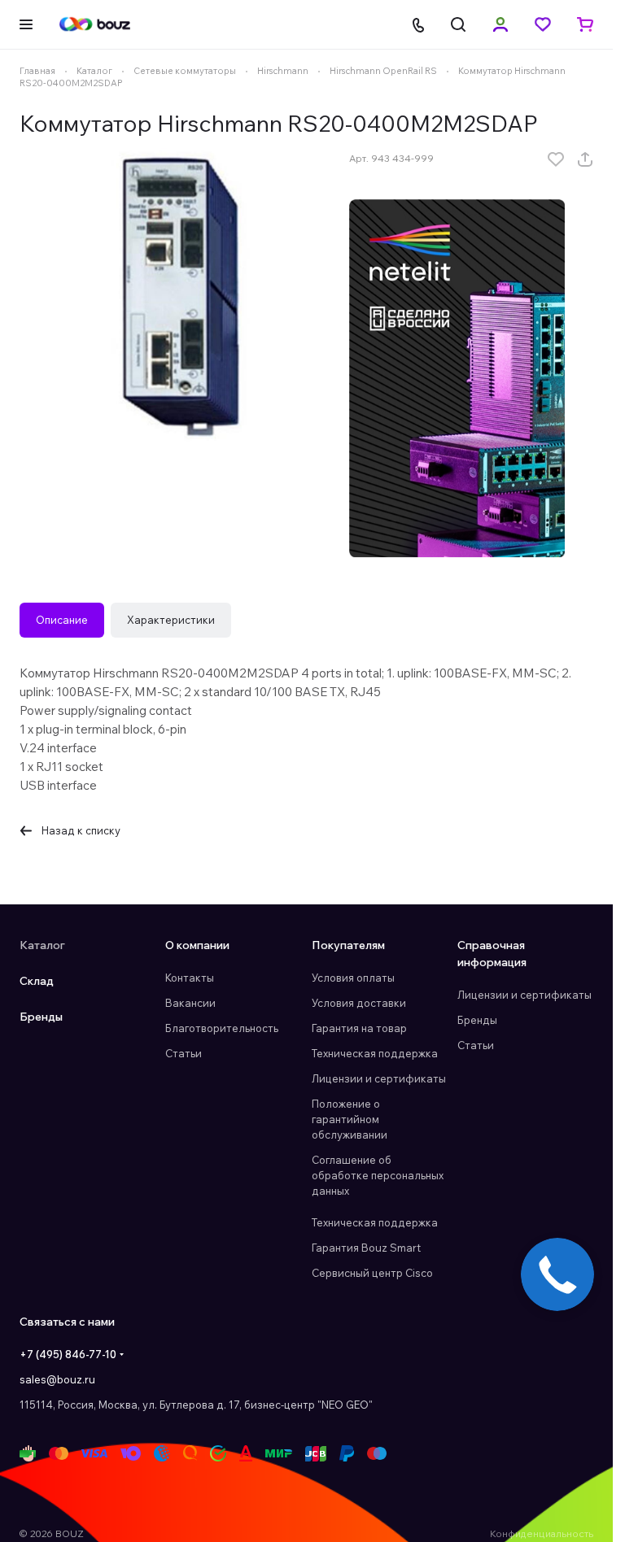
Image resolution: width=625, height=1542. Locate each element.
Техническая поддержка (375, 1053)
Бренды (41, 1016)
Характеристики (171, 619)
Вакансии (190, 1002)
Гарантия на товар (359, 1028)
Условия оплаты (353, 977)
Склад (37, 981)
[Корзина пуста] (585, 24)
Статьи (183, 1053)
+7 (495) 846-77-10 (68, 1354)
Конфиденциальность (541, 1533)
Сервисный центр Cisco (372, 1272)
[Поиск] (458, 24)
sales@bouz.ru (57, 1379)
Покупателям (348, 945)
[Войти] (500, 24)
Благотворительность (221, 1028)
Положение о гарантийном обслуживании (349, 1119)
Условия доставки (359, 1002)
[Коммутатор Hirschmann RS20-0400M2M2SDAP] (176, 294)
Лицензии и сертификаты (379, 1078)
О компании (197, 945)
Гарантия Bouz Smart (366, 1247)
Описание (62, 619)
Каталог (42, 945)
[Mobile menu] (26, 24)
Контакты (189, 977)
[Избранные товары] (543, 24)
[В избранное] (556, 159)
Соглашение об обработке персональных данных (378, 1175)
